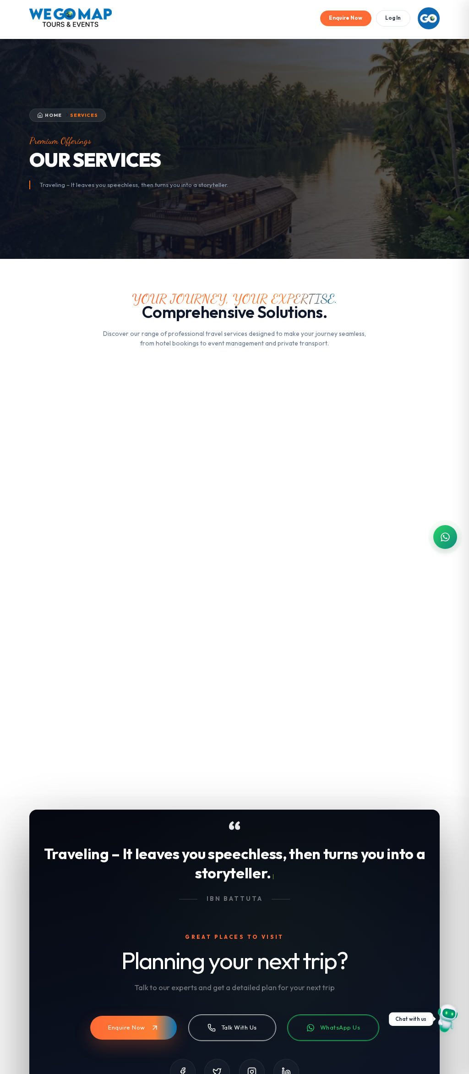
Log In (393, 18)
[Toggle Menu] (429, 18)
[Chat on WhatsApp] (446, 1019)
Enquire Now (345, 18)
